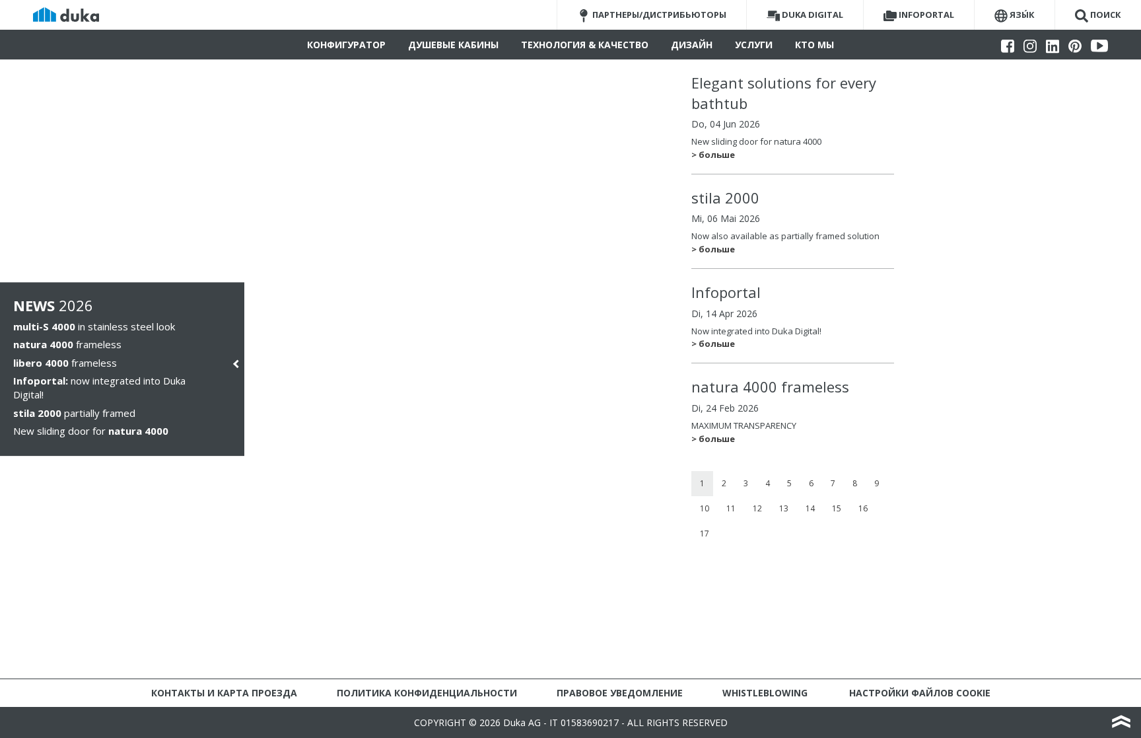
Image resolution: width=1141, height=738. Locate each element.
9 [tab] (876, 483)
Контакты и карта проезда (224, 692)
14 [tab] (810, 508)
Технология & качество (584, 44)
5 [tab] (789, 483)
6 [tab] (811, 483)
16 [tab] (863, 508)
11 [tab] (731, 508)
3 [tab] (745, 483)
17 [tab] (704, 533)
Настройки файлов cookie (919, 692)
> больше (713, 155)
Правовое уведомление (620, 692)
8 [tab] (854, 483)
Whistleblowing (765, 692)
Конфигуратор (346, 44)
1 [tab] (702, 483)
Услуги (754, 44)
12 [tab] (757, 508)
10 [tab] (704, 508)
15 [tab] (836, 508)
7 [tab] (833, 483)
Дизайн (691, 44)
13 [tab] (783, 508)
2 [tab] (724, 483)
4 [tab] (767, 483)
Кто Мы (814, 44)
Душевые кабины (453, 44)
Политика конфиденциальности (427, 692)
